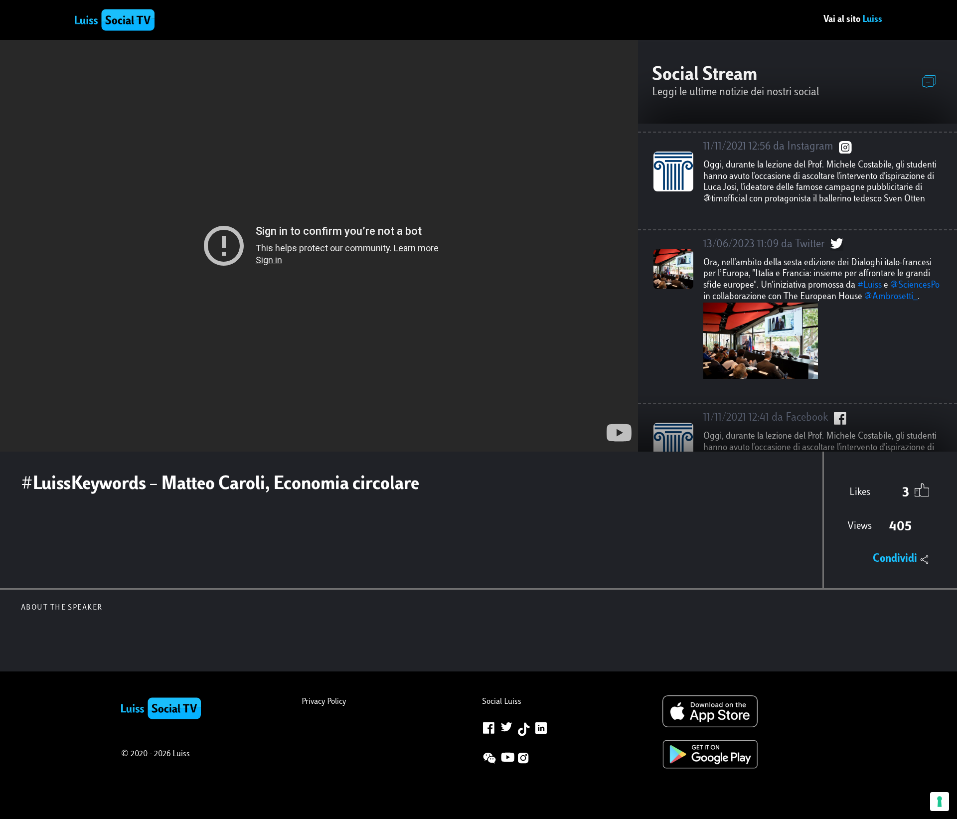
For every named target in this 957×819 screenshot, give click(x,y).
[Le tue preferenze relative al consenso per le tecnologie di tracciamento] (939, 801)
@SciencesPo (915, 285)
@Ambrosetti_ (891, 297)
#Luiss (869, 285)
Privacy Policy (324, 702)
